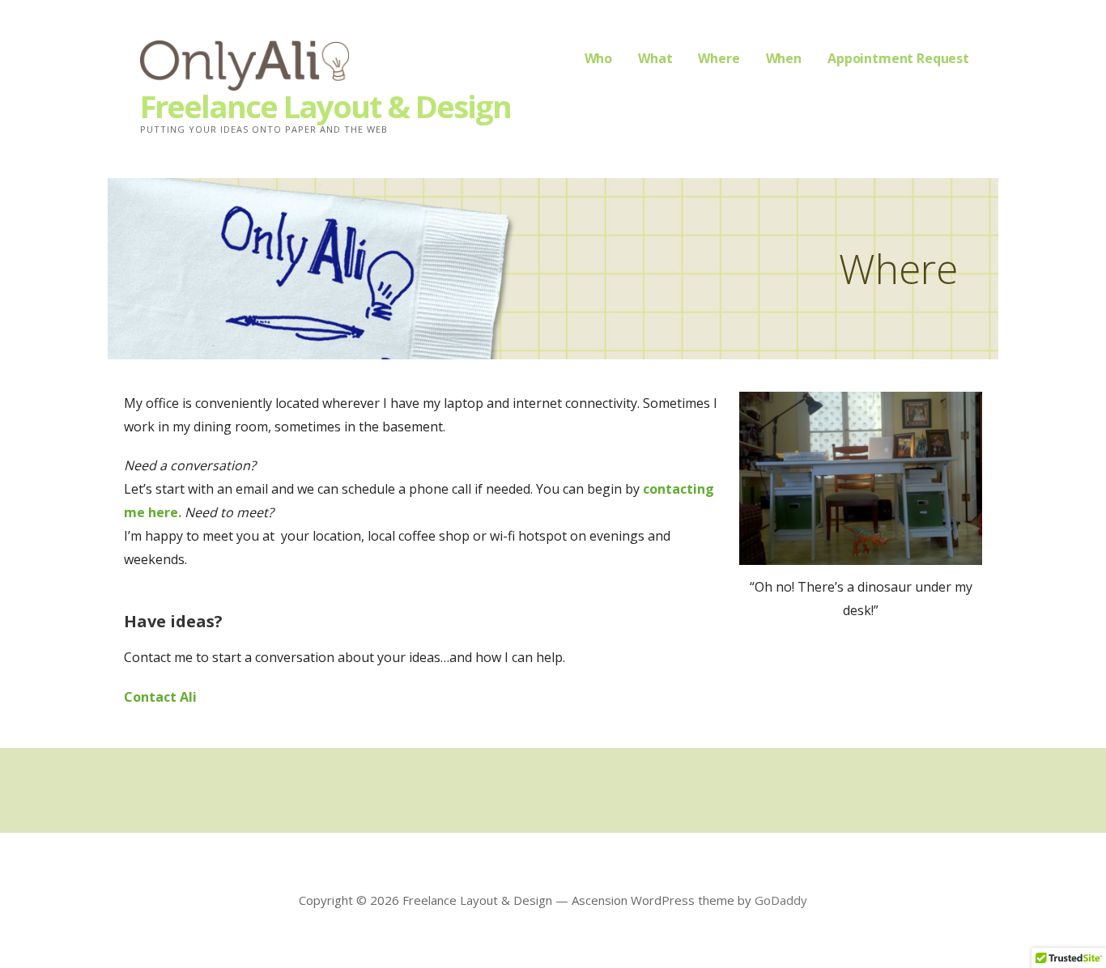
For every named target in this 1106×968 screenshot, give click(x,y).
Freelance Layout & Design (325, 106)
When (784, 58)
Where (718, 58)
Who (599, 58)
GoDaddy (781, 900)
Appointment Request (898, 58)
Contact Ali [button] (160, 697)
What (655, 58)
